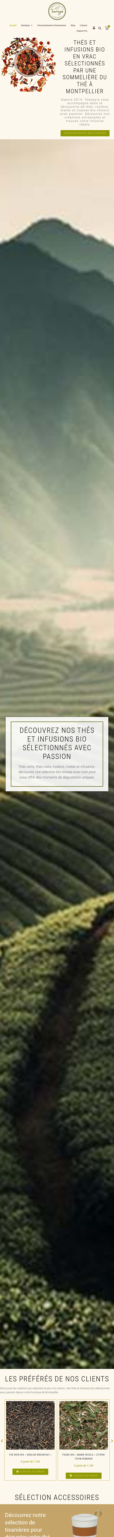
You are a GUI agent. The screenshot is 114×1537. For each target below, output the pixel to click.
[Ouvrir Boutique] (32, 25)
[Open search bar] (99, 28)
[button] (30, 1472)
